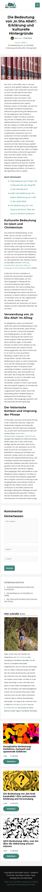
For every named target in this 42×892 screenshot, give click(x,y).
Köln (14, 704)
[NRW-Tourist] (10, 5)
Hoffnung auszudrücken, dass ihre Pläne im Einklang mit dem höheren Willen (17, 265)
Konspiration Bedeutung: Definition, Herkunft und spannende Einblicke (17, 749)
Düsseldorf (23, 704)
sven (5, 756)
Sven (22, 614)
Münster (14, 708)
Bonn (6, 708)
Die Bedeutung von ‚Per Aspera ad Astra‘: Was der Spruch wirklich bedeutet (22, 209)
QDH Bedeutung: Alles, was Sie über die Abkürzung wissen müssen (20, 844)
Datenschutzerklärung (15, 884)
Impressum (30, 884)
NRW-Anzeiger (22, 882)
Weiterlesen (11, 761)
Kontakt (33, 882)
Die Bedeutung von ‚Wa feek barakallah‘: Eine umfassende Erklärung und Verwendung (19, 796)
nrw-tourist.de (21, 657)
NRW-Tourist (9, 882)
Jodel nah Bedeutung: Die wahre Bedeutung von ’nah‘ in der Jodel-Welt (23, 197)
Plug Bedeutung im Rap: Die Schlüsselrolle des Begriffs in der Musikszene (23, 185)
